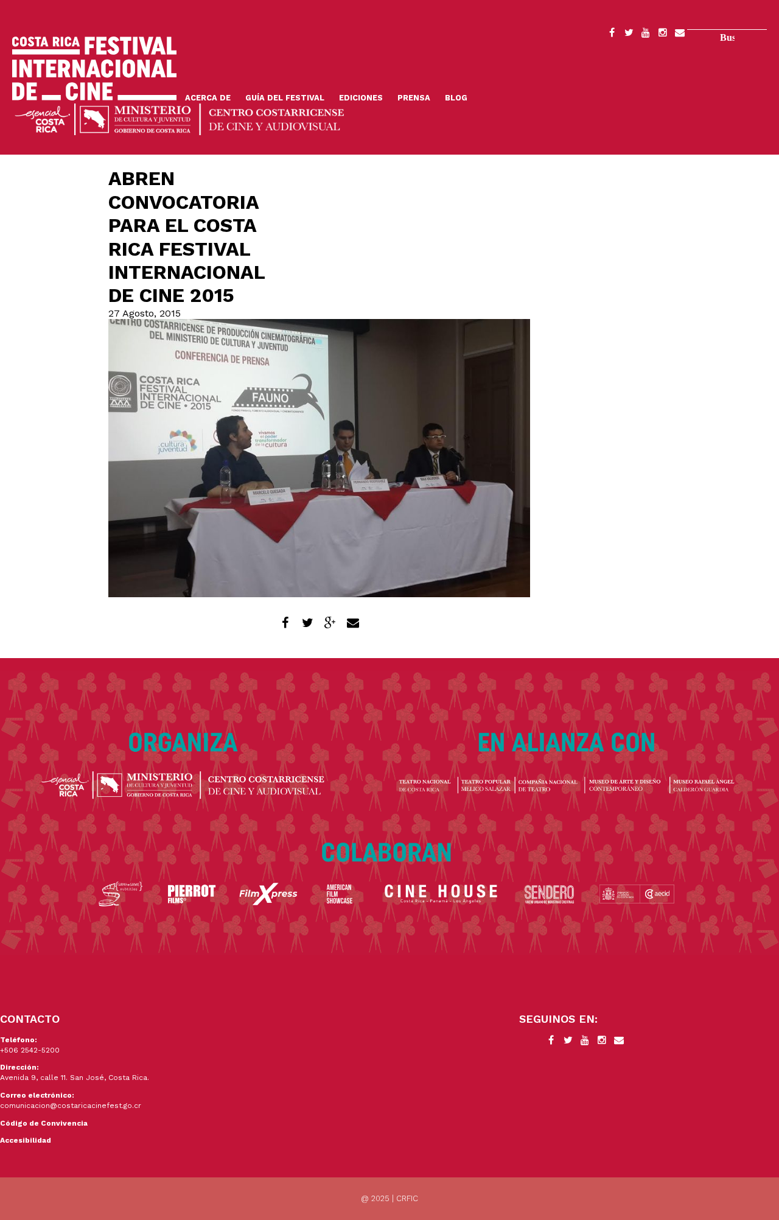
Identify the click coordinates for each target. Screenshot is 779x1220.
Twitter (628, 34)
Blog (456, 97)
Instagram (662, 34)
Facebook (611, 34)
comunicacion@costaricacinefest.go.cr (70, 1105)
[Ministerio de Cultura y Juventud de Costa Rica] (179, 118)
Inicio (94, 68)
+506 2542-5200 (30, 1050)
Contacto (679, 34)
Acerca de (208, 97)
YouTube (645, 34)
